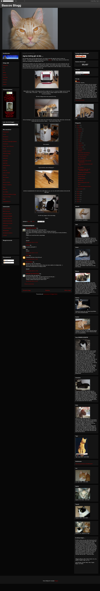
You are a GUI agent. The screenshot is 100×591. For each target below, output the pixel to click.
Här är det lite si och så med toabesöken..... (84, 161)
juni (79, 139)
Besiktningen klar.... (82, 174)
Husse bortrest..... (82, 176)
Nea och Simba (6, 182)
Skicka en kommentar (29, 284)
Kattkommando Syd (7, 220)
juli (79, 141)
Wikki (4, 199)
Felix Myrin (5, 143)
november (80, 149)
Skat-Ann (5, 189)
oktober (80, 147)
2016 (78, 199)
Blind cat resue (6, 211)
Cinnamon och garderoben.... (85, 172)
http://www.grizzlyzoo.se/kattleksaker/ (84, 463)
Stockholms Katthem (7, 232)
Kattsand (5, 79)
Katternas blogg (6, 153)
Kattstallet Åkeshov (7, 218)
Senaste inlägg (27, 290)
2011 (78, 127)
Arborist (5, 82)
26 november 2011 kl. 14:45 (32, 242)
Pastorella (5, 77)
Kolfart (4, 167)
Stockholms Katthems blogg (9, 194)
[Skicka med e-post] (38, 221)
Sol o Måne (5, 191)
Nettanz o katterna (7, 184)
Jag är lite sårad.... (82, 158)
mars (79, 133)
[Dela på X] (41, 221)
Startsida (47, 290)
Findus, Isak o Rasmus (8, 146)
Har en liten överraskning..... (84, 152)
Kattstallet (5, 160)
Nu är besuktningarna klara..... (85, 186)
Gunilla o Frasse (7, 151)
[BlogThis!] (39, 221)
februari (80, 131)
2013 (78, 193)
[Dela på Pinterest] (44, 221)
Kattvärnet (5, 225)
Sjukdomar (5, 65)
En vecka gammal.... (82, 156)
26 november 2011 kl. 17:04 (32, 270)
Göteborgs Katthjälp (7, 216)
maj (79, 137)
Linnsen (28, 245)
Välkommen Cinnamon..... (84, 154)
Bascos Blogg (11, 5)
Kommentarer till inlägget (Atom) (50, 294)
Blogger (56, 580)
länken (50, 59)
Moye (4, 179)
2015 (78, 197)
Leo (4, 70)
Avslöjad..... (80, 150)
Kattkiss (5, 84)
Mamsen (5, 175)
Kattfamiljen (5, 155)
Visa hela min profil (79, 100)
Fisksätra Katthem (7, 228)
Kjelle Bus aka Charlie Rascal (32, 273)
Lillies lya (5, 170)
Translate (86, 74)
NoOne (27, 255)
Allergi (4, 72)
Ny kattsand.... (81, 167)
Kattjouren (5, 158)
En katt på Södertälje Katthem (10, 141)
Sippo (4, 187)
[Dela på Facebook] (42, 221)
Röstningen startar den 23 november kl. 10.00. (84, 170)
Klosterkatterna (6, 165)
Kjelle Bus (5, 163)
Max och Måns (29, 262)
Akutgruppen (6, 131)
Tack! (79, 184)
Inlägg (6, 260)
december (80, 188)
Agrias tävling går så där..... (84, 182)
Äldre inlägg (67, 290)
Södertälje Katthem (7, 213)
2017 (78, 201)
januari (80, 129)
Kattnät (4, 74)
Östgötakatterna (6, 201)
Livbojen (5, 235)
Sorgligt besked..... (82, 178)
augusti (80, 143)
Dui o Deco (5, 139)
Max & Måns (6, 177)
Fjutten (4, 148)
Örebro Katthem (6, 208)
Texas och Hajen (7, 196)
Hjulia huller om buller (31, 228)
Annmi (4, 134)
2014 (78, 195)
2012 (78, 191)
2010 (78, 125)
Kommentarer (8, 262)
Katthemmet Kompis (7, 223)
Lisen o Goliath (6, 172)
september (81, 145)
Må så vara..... (81, 180)
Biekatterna (5, 136)
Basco (78, 81)
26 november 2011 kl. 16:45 (32, 259)
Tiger (4, 67)
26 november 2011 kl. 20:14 (32, 281)
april (79, 135)
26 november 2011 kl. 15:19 (32, 252)
